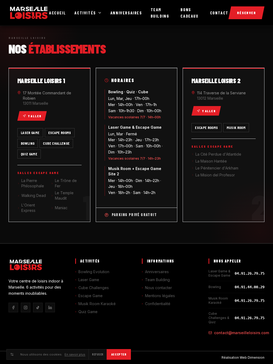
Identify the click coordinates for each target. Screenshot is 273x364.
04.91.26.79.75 (249, 273)
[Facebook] (13, 307)
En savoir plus (75, 354)
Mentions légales (160, 295)
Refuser (97, 354)
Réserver (246, 12)
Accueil (57, 12)
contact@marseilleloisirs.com (241, 332)
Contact (219, 12)
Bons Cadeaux (189, 12)
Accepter (118, 354)
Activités (85, 12)
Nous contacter (158, 287)
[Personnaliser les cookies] (11, 354)
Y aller (34, 116)
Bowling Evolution (93, 271)
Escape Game (90, 295)
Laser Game (88, 279)
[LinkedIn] (50, 307)
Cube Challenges (93, 287)
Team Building (160, 12)
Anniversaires (126, 12)
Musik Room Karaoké (97, 303)
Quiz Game (88, 311)
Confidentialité (157, 303)
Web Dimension (252, 357)
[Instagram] (25, 307)
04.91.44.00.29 (249, 287)
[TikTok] (38, 307)
